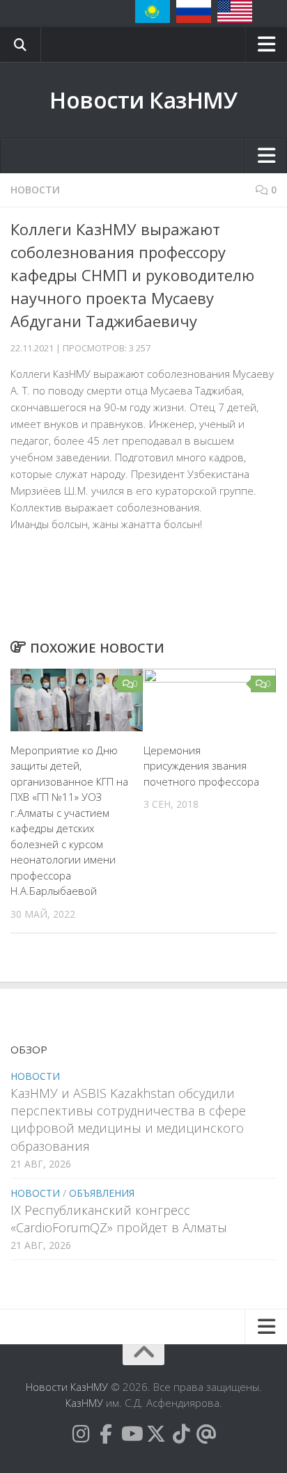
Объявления (101, 1193)
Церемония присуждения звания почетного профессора (201, 765)
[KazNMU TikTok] (181, 1434)
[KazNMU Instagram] (81, 1434)
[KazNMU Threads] (206, 1434)
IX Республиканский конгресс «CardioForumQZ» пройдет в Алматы (118, 1219)
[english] (234, 11)
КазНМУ (84, 1403)
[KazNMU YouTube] (131, 1434)
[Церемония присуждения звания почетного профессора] (210, 700)
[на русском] (193, 11)
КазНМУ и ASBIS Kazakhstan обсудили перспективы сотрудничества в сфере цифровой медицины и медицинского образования (128, 1119)
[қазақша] (152, 11)
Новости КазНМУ (143, 100)
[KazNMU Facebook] (106, 1434)
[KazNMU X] (156, 1434)
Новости (35, 189)
